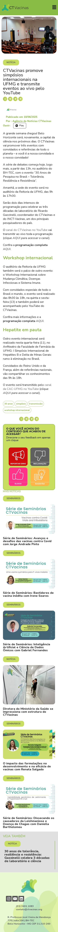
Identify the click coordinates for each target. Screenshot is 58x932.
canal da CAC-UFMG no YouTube (27, 387)
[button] (5, 99)
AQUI (16, 238)
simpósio (21, 403)
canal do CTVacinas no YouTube (26, 230)
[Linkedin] (21, 899)
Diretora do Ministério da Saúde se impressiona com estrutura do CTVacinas (28, 712)
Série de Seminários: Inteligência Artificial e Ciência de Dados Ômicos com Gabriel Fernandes (26, 647)
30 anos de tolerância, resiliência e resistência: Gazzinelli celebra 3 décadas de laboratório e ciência (27, 856)
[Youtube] (15, 899)
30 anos (8, 403)
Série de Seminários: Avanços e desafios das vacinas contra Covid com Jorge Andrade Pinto (27, 541)
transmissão (36, 403)
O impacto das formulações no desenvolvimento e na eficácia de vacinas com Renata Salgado (27, 766)
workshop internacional (17, 410)
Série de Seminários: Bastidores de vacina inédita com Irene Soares (28, 594)
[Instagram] (9, 899)
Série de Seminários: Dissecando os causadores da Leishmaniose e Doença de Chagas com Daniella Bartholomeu (28, 822)
